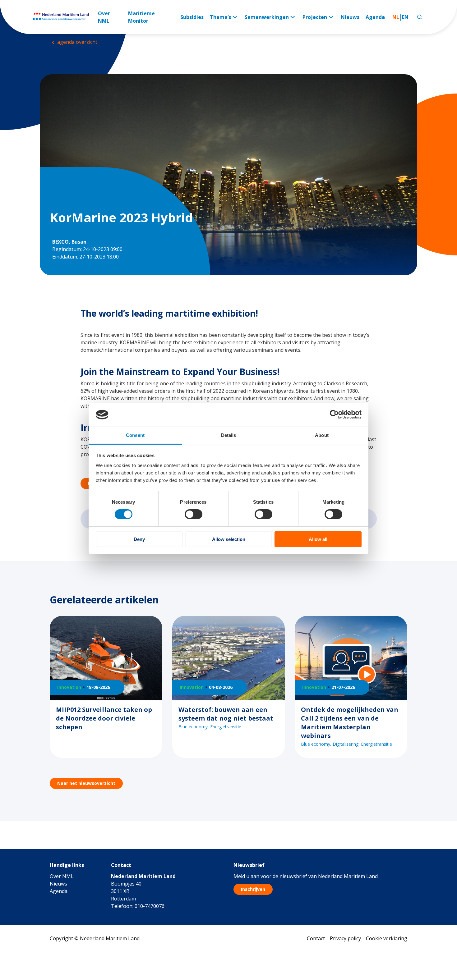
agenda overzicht (76, 42)
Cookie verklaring (386, 938)
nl (395, 17)
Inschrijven (253, 889)
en (405, 17)
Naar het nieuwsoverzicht (86, 783)
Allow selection (228, 539)
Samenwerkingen (267, 17)
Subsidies (192, 17)
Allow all (318, 539)
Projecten (314, 17)
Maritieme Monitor (141, 17)
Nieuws (350, 17)
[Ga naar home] (64, 17)
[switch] (193, 514)
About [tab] (322, 435)
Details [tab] (228, 435)
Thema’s (220, 17)
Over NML (104, 17)
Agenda (375, 17)
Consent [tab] (135, 435)
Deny (139, 539)
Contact (316, 938)
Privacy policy (345, 938)
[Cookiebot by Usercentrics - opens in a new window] (334, 414)
